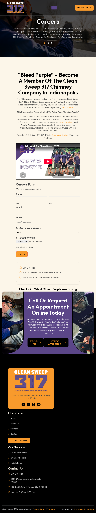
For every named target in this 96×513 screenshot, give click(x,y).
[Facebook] (23, 404)
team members (66, 122)
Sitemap (51, 509)
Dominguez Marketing (84, 509)
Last (50, 203)
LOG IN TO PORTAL (19, 440)
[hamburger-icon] (54, 7)
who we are (67, 107)
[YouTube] (39, 404)
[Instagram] (28, 404)
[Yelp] (33, 404)
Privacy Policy (39, 509)
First (18, 203)
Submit (21, 254)
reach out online (59, 135)
